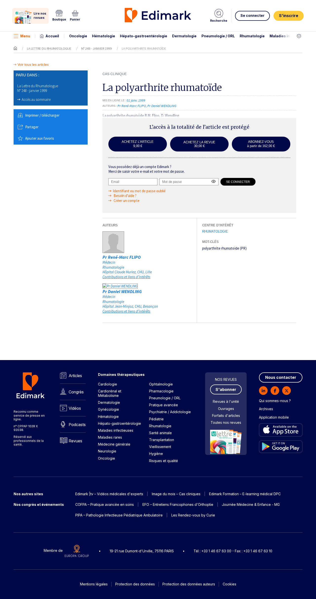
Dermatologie (184, 36)
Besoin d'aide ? (125, 195)
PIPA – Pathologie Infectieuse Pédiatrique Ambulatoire (119, 515)
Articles (75, 375)
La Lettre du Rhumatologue (49, 48)
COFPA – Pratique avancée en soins (104, 504)
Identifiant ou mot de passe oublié (139, 191)
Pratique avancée (163, 405)
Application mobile (274, 417)
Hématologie (103, 36)
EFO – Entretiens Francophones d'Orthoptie (177, 504)
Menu (25, 36)
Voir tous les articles (33, 64)
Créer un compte (126, 200)
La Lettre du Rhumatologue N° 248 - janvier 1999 (37, 88)
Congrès (76, 391)
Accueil (52, 36)
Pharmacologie (161, 391)
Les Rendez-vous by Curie (193, 515)
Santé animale (160, 433)
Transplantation (161, 440)
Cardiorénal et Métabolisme (109, 393)
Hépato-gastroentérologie (143, 36)
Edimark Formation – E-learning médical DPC (245, 494)
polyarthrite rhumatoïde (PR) (224, 248)
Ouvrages (226, 408)
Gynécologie (108, 409)
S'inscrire (288, 15)
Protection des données (135, 584)
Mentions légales (94, 584)
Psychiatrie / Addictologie (170, 412)
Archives (266, 409)
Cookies (229, 584)
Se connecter (252, 15)
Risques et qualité (163, 461)
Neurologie (107, 451)
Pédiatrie (156, 419)
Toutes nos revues (226, 422)
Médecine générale (114, 444)
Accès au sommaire (36, 99)
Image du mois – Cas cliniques (176, 494)
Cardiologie (107, 384)
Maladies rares (110, 437)
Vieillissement (160, 447)
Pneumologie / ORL (218, 36)
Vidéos (75, 408)
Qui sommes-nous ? (275, 401)
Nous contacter (280, 377)
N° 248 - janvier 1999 (96, 48)
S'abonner (226, 389)
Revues (75, 440)
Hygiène (156, 453)
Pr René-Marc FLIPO (121, 257)
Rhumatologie (252, 36)
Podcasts (77, 424)
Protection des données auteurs (188, 584)
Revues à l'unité (226, 401)
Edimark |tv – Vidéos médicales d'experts (109, 494)
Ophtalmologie (161, 384)
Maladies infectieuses (289, 36)
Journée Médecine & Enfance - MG (251, 504)
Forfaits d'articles (226, 415)
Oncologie (78, 36)
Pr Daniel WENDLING (122, 291)
